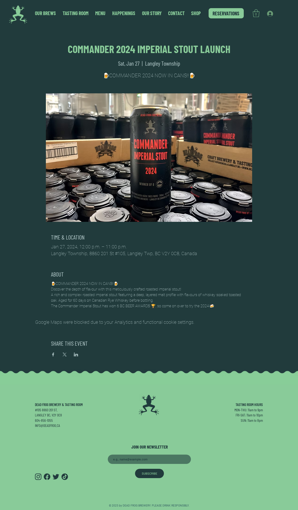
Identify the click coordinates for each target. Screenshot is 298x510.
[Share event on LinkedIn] (76, 354)
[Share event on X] (64, 354)
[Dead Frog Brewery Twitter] (56, 476)
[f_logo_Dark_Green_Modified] (47, 476)
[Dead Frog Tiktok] (64, 476)
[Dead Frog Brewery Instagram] (38, 476)
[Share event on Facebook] (53, 354)
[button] (256, 13)
